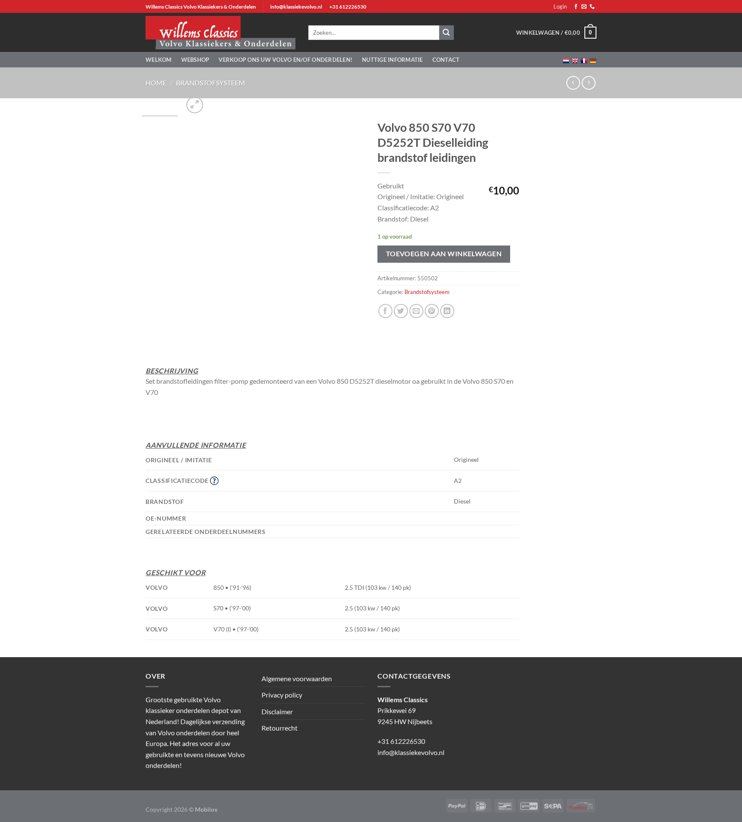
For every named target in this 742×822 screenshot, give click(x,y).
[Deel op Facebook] (385, 311)
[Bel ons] (592, 7)
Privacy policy (282, 695)
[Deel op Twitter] (401, 311)
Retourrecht (280, 728)
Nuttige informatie (392, 59)
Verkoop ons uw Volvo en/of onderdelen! (286, 59)
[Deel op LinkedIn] (447, 311)
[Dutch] (566, 60)
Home (156, 83)
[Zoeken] (446, 32)
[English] (575, 60)
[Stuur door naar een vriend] (416, 311)
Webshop (195, 59)
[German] (593, 60)
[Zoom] (194, 105)
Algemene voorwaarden (297, 678)
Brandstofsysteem (210, 83)
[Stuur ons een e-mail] (584, 7)
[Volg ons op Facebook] (575, 7)
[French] (584, 60)
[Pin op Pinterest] (432, 311)
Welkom (159, 59)
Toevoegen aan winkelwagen (444, 254)
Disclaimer (277, 711)
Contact (446, 59)
